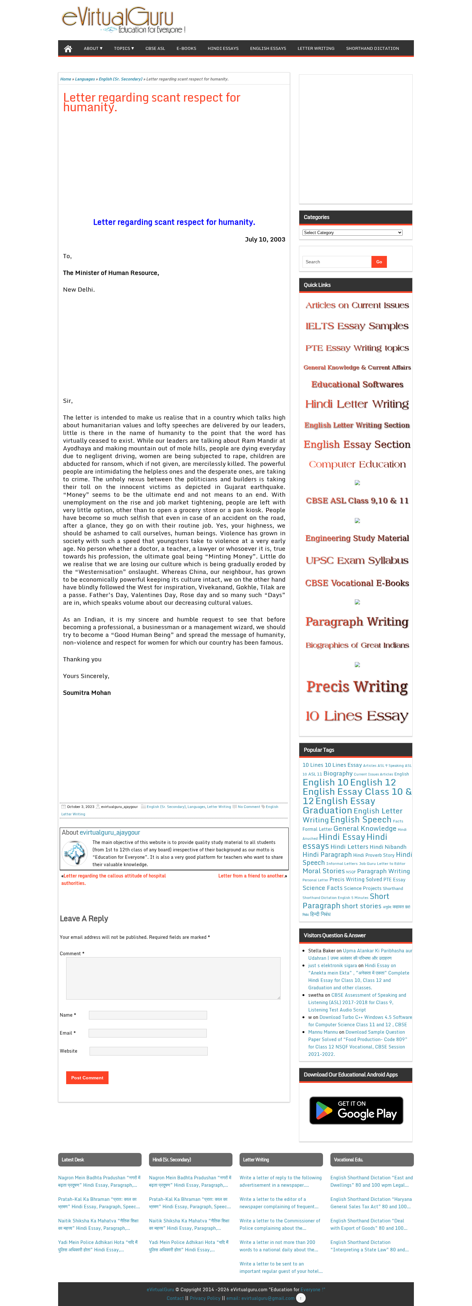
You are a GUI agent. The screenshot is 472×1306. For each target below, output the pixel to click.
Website (68, 1051)
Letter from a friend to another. (251, 875)
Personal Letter (315, 880)
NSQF (351, 872)
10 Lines (312, 764)
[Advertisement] (174, 166)
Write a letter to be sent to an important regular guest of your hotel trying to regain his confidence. (279, 1267)
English (401, 774)
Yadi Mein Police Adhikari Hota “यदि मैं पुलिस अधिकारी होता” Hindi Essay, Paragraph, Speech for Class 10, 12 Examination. (97, 1245)
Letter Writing (316, 48)
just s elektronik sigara (332, 965)
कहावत (398, 906)
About (91, 48)
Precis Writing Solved (355, 879)
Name (68, 1015)
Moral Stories (323, 870)
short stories (361, 905)
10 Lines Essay (343, 764)
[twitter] (388, 19)
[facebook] (378, 19)
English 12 (373, 782)
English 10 (325, 781)
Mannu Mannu (323, 1032)
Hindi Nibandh (388, 846)
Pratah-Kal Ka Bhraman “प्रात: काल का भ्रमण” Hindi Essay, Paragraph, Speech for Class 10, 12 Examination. (98, 1202)
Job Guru (367, 863)
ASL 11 (315, 773)
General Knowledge (365, 828)
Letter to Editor (391, 863)
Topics (122, 48)
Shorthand (393, 888)
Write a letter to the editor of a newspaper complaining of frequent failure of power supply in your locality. (277, 1202)
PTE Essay (394, 879)
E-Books (186, 48)
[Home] (68, 48)
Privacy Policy (205, 1298)
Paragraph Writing (383, 871)
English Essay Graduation (338, 805)
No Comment (249, 807)
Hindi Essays (223, 48)
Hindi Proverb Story (374, 855)
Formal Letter (317, 829)
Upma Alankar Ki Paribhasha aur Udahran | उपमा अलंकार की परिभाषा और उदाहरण (360, 954)
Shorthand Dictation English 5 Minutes (335, 898)
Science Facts (322, 888)
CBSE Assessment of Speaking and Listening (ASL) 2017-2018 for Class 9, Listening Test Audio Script (357, 1002)
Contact (175, 1298)
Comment (72, 953)
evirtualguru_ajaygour (110, 832)
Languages (85, 79)
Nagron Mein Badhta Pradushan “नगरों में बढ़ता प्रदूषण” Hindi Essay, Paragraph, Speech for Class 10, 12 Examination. (99, 1181)
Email (68, 1033)
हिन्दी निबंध (320, 914)
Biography (338, 773)
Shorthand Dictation (372, 48)
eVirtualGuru (160, 1289)
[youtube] (409, 19)
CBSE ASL (155, 48)
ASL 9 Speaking (391, 765)
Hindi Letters (349, 846)
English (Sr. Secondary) (120, 79)
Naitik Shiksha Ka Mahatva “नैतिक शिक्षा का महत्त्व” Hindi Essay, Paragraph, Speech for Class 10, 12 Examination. (98, 1224)
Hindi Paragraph (327, 854)
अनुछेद (387, 907)
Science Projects (362, 888)
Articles (369, 765)
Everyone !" (313, 1289)
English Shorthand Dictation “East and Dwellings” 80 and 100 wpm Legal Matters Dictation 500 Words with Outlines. (371, 1181)
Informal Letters (342, 863)
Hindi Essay (342, 836)
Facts (398, 821)
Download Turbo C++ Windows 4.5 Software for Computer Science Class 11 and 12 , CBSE (360, 1020)
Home (65, 79)
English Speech (361, 819)
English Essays (268, 48)
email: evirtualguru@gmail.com (260, 1298)
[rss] (398, 19)
